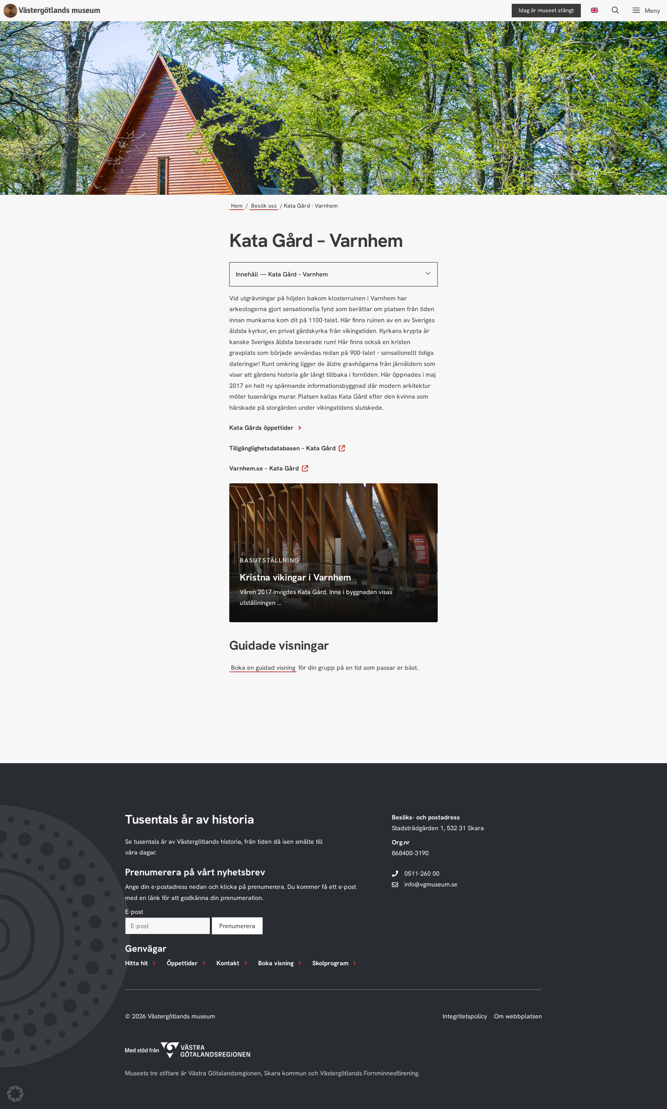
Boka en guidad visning (263, 668)
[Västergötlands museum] (51, 10)
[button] (615, 10)
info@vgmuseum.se (431, 884)
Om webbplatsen (518, 1016)
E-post (134, 912)
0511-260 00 (421, 873)
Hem (236, 205)
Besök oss (264, 205)
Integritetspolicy (465, 1016)
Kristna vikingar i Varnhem (295, 577)
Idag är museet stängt (546, 10)
